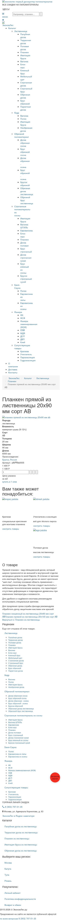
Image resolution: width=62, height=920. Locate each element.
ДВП (22, 339)
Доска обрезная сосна (25, 142)
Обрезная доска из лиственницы (21, 850)
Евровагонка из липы (17, 754)
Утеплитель (26, 354)
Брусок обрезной (25, 184)
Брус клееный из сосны (18, 740)
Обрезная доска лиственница (21, 708)
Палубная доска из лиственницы (21, 826)
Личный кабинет (12, 892)
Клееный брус (24, 72)
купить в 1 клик (9, 481)
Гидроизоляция (28, 360)
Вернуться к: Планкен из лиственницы (21, 619)
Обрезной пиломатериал (21, 135)
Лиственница (20, 31)
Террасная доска (25, 42)
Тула (7, 874)
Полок (23, 118)
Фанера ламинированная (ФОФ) (28, 324)
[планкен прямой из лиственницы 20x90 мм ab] (26, 416)
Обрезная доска (25, 96)
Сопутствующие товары (16, 787)
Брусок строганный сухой (26, 278)
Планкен (24, 52)
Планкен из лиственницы (17, 838)
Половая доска (24, 48)
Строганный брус (15, 663)
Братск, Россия (9, 459)
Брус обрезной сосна (25, 151)
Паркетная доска (25, 108)
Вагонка (24, 61)
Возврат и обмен (13, 904)
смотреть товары (10, 528)
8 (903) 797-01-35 (13, 806)
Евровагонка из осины (17, 756)
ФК (21, 315)
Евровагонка (26, 230)
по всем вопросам (18, 918)
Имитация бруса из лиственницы (21, 844)
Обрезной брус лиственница (20, 711)
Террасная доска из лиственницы (21, 832)
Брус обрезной (25, 102)
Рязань (8, 880)
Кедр (16, 112)
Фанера (18, 312)
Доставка (12, 369)
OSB (22, 330)
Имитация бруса (25, 57)
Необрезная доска (16, 687)
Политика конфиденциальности (20, 898)
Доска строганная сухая (25, 257)
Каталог (12, 28)
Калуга (8, 868)
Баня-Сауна (17, 286)
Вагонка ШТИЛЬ (24, 226)
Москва (8, 862)
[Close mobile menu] (3, 19)
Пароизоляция (27, 357)
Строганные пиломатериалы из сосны (23, 715)
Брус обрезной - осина (18, 703)
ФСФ (22, 318)
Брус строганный (26, 250)
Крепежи (24, 351)
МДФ (22, 333)
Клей (22, 342)
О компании (13, 365)
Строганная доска (16, 660)
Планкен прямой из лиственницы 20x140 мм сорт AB (31, 616)
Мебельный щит (15, 658)
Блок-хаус (23, 66)
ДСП (22, 336)
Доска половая (24, 244)
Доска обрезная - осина (18, 701)
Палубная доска (25, 36)
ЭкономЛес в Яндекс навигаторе (18, 815)
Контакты (12, 372)
